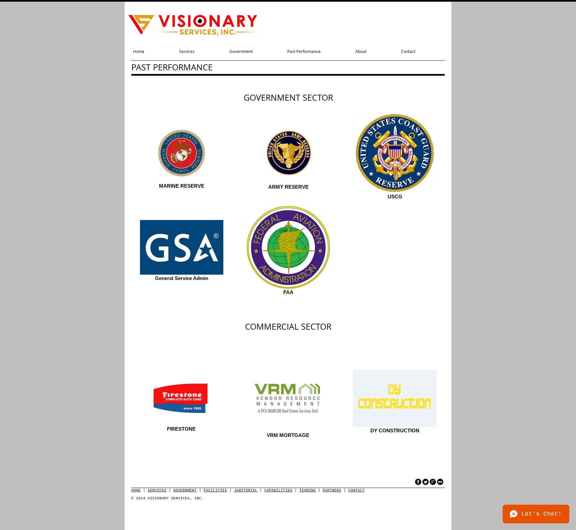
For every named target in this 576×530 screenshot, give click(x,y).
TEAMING (307, 490)
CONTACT (356, 490)
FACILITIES (215, 490)
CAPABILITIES (278, 490)
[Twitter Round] (425, 482)
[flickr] (440, 482)
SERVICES (157, 490)
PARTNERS (332, 490)
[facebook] (418, 482)
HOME (136, 490)
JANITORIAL (245, 490)
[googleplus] (433, 482)
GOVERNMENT (185, 490)
